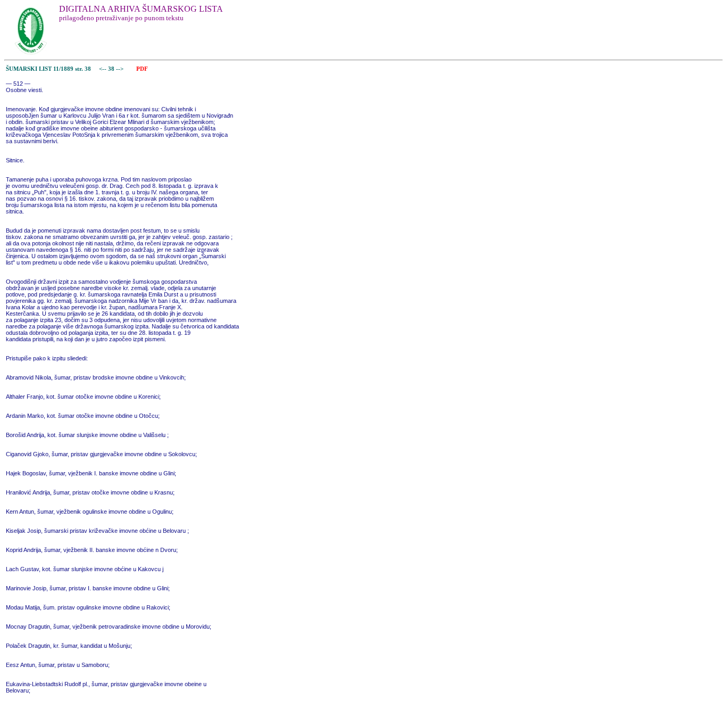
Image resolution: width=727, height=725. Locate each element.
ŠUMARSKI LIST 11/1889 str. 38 (48, 69)
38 (112, 69)
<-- (102, 69)
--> (120, 69)
